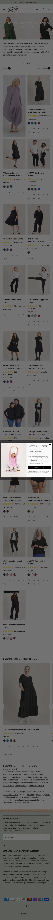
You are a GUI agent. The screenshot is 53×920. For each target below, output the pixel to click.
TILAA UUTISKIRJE (39, 467)
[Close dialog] (50, 444)
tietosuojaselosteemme (31, 473)
